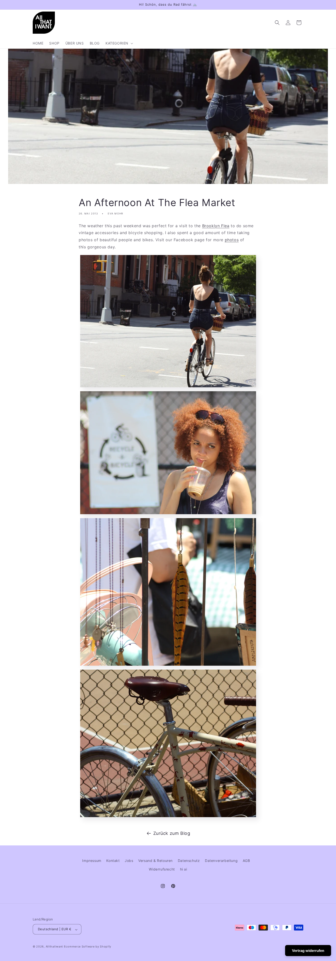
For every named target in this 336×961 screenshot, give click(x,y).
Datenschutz (189, 860)
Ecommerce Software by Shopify (87, 946)
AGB (246, 860)
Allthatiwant (54, 946)
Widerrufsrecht (162, 869)
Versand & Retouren (155, 860)
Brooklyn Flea (215, 225)
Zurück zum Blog (171, 833)
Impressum (91, 860)
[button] (119, 43)
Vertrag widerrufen (308, 950)
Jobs (129, 860)
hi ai (183, 869)
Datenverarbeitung (221, 860)
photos (232, 239)
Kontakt (113, 860)
